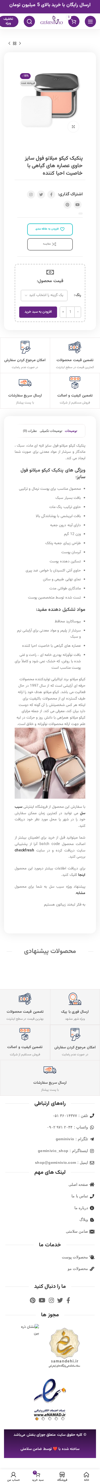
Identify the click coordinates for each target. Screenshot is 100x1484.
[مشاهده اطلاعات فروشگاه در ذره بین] (27, 1331)
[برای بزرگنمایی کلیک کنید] (73, 126)
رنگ (78, 295)
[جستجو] (29, 21)
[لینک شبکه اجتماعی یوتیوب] (78, 205)
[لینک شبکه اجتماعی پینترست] (67, 205)
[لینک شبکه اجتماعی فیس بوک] (51, 194)
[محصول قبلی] (20, 43)
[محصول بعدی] (9, 43)
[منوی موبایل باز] (90, 21)
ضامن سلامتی (31, 1449)
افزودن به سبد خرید (38, 312)
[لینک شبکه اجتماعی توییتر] (41, 194)
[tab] (71, 431)
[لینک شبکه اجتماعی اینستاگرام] (31, 194)
